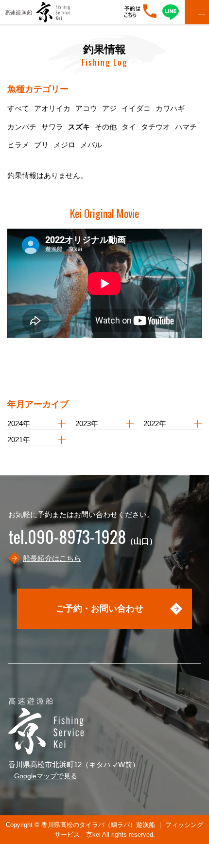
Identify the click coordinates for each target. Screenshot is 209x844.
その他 (106, 127)
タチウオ (155, 127)
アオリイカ (52, 108)
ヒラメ (18, 145)
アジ (109, 108)
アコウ (86, 108)
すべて (18, 108)
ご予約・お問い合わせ (99, 608)
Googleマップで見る (45, 776)
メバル (91, 145)
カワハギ (170, 108)
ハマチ (186, 127)
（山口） (82, 541)
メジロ (64, 145)
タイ (129, 127)
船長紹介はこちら (52, 558)
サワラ (52, 127)
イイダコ (136, 108)
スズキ (79, 127)
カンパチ (21, 127)
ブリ (41, 145)
